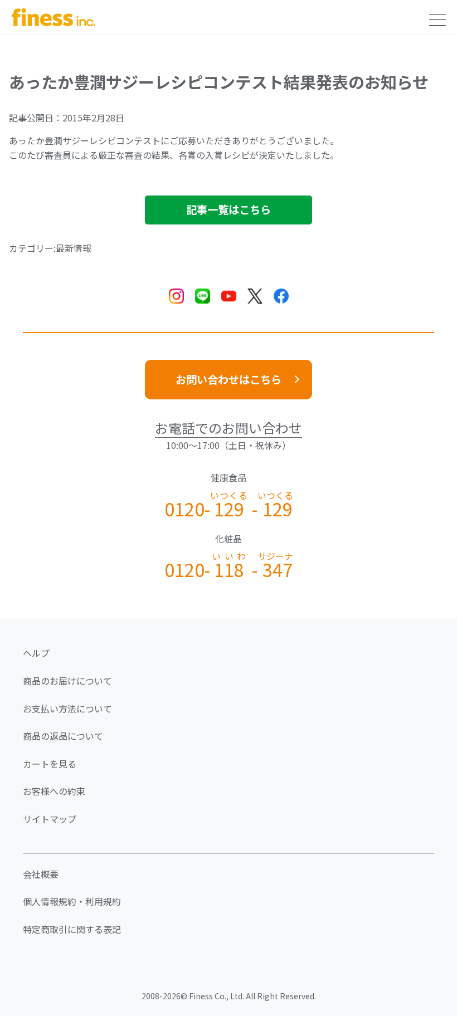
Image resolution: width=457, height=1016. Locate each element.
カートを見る (49, 763)
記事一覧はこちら (228, 209)
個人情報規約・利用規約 (72, 901)
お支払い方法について (67, 708)
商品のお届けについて (67, 680)
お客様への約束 (54, 791)
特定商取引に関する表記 (72, 929)
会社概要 (41, 874)
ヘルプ (36, 653)
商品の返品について (63, 736)
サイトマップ (49, 818)
